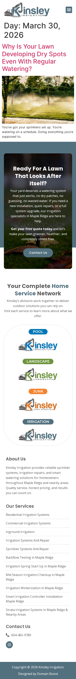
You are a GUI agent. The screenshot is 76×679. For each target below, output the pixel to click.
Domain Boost (47, 674)
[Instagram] (9, 644)
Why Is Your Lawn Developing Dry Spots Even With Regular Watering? (34, 58)
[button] (69, 10)
